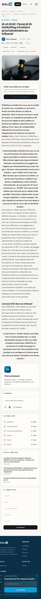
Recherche (3, 566)
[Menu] (36, 4)
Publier (18, 4)
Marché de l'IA (8, 51)
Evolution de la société (26, 51)
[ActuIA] (7, 4)
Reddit (7, 444)
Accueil (4, 11)
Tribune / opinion (16, 11)
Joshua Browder (10, 426)
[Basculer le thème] (31, 4)
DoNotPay (9, 422)
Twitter (8, 440)
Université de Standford (13, 431)
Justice (22, 47)
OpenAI (8, 435)
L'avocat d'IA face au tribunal (14, 401)
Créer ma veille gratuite (21, 97)
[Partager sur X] (5, 407)
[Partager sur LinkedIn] (9, 407)
